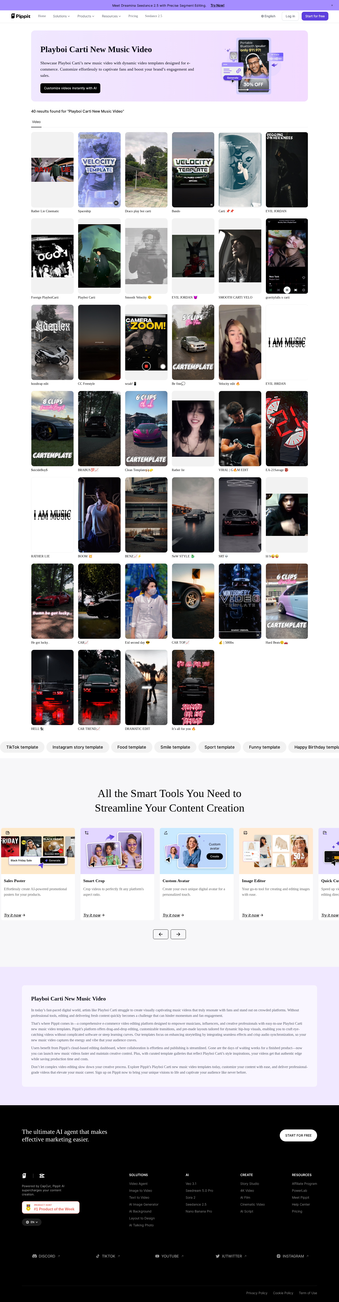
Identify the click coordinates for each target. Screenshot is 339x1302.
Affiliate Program (304, 1184)
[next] (178, 934)
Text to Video (139, 1197)
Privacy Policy (257, 1293)
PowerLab (299, 1190)
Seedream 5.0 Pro (199, 1190)
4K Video (247, 1190)
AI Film (245, 1197)
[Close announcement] (332, 5)
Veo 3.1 (191, 1184)
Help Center (301, 1204)
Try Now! (217, 5)
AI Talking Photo (141, 1225)
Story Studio (249, 1184)
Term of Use (308, 1293)
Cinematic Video (252, 1204)
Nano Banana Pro (199, 1211)
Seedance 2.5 (196, 1204)
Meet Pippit (300, 1197)
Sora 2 (190, 1197)
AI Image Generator (143, 1204)
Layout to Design (142, 1218)
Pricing (297, 1211)
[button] (70, 88)
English (270, 16)
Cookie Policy (283, 1293)
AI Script (246, 1211)
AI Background (140, 1211)
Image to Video (140, 1190)
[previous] (160, 934)
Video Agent (138, 1184)
